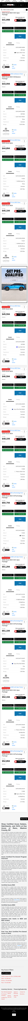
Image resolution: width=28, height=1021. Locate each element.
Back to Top (24, 818)
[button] (20, 28)
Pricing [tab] (18, 43)
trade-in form (16, 899)
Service (10, 989)
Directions (22, 994)
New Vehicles (4, 991)
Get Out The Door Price (9, 31)
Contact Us (7, 973)
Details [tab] (10, 43)
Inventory (4, 989)
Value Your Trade (21, 31)
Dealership (23, 989)
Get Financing (20, 37)
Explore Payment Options (7, 28)
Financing (17, 989)
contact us (19, 945)
